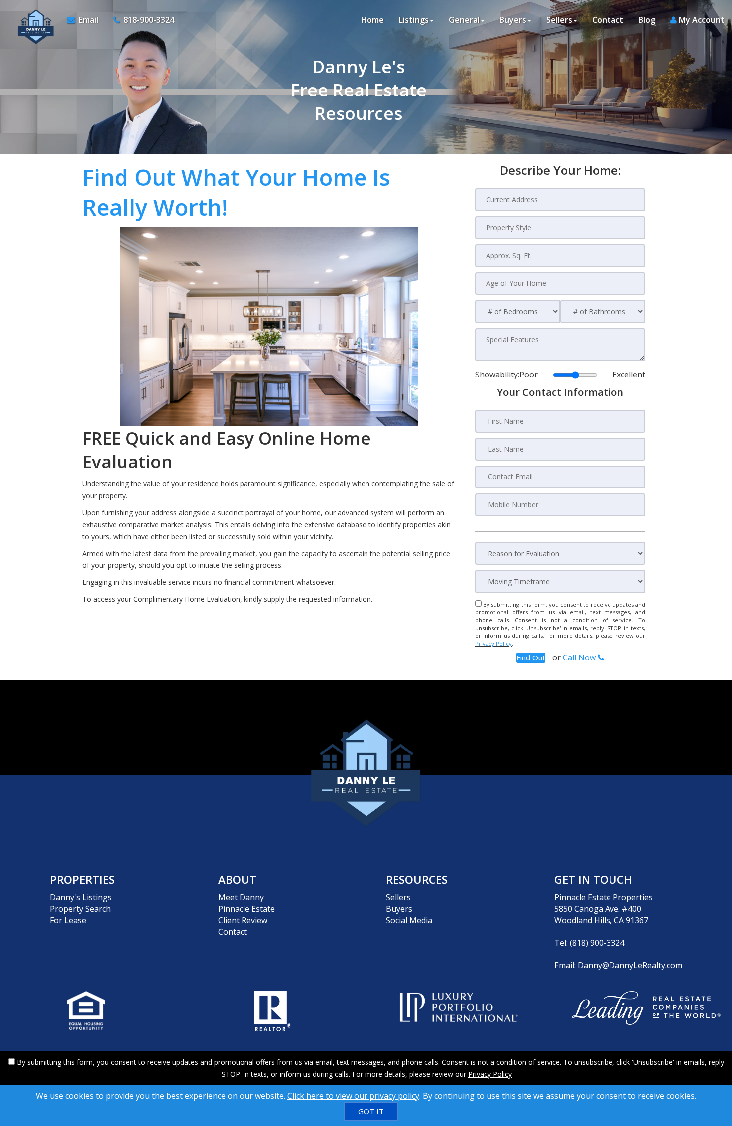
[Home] (33, 19)
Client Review (242, 920)
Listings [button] (414, 19)
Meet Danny (241, 897)
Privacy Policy (493, 643)
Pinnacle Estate (246, 908)
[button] (530, 658)
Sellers (398, 897)
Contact (607, 19)
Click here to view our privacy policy (353, 1095)
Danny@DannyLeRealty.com (630, 965)
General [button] (464, 19)
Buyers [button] (512, 19)
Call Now (580, 657)
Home (372, 19)
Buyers (399, 908)
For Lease (68, 920)
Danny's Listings (81, 897)
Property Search (80, 908)
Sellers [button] (559, 19)
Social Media (409, 920)
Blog (646, 19)
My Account (701, 19)
